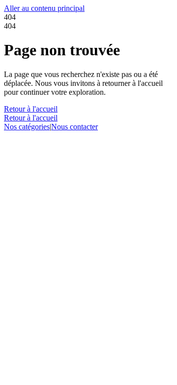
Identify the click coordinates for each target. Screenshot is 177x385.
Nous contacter (74, 126)
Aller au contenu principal (44, 8)
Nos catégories (27, 126)
